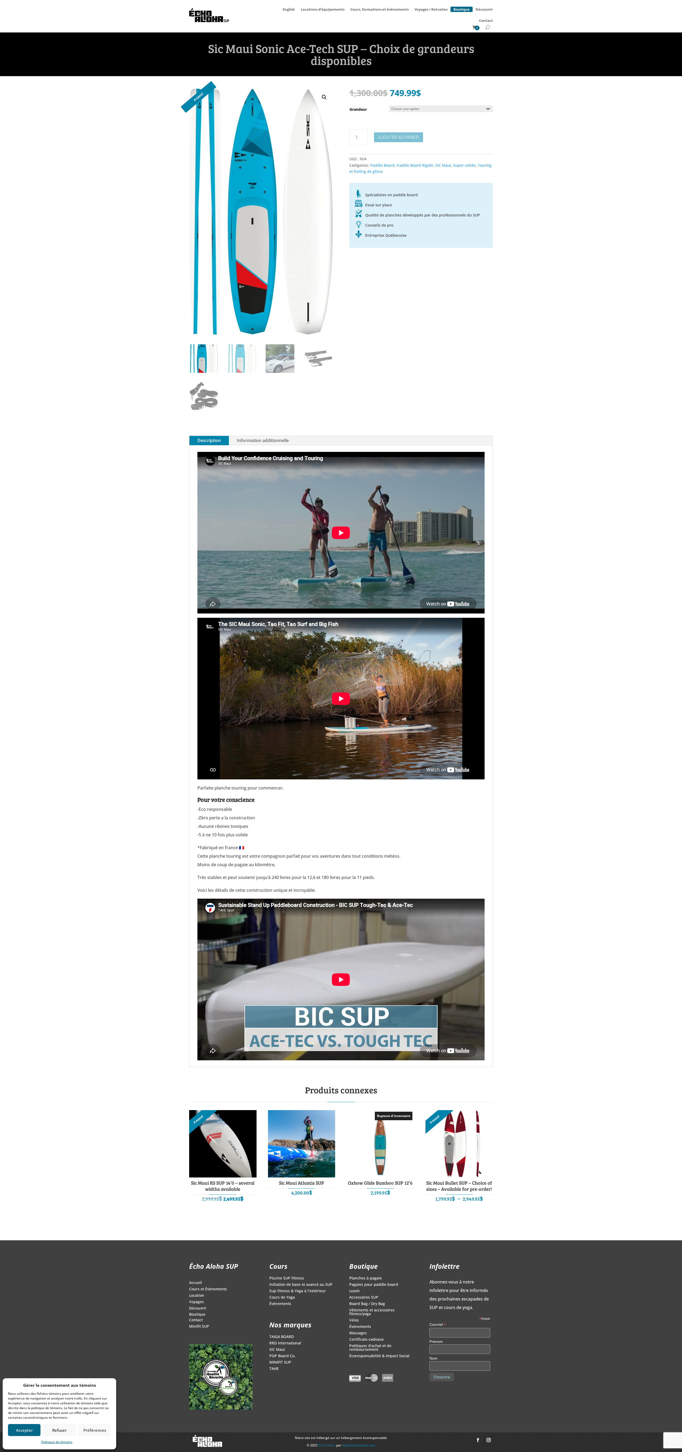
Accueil (195, 1283)
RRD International (285, 1343)
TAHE (274, 1369)
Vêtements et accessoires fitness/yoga (372, 1312)
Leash (354, 1291)
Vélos (354, 1320)
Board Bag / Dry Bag (367, 1304)
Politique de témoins (56, 1442)
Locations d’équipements (322, 9)
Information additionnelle (263, 440)
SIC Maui (443, 165)
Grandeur (358, 109)
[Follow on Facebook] (478, 1440)
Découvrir (484, 9)
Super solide (464, 165)
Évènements (280, 1304)
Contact (486, 20)
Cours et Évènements (208, 1289)
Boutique (461, 8)
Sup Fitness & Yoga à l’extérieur (297, 1291)
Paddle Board (382, 165)
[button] (324, 97)
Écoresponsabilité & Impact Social (379, 1356)
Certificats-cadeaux (366, 1340)
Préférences (94, 1430)
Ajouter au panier (398, 137)
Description (209, 440)
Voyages (196, 1302)
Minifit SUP (199, 1326)
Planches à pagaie (365, 1278)
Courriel (437, 1324)
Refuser (59, 1430)
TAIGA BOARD (281, 1337)
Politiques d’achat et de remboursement (370, 1348)
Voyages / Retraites (431, 9)
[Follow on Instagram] (488, 1440)
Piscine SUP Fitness (286, 1278)
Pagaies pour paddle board (373, 1285)
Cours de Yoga (282, 1297)
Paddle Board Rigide (415, 165)
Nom (433, 1358)
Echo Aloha (327, 1445)
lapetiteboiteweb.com (358, 1445)
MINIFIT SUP (280, 1362)
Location (196, 1296)
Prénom (436, 1341)
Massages (358, 1333)
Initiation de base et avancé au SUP (300, 1285)
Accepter (24, 1430)
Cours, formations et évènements (379, 9)
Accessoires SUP (363, 1297)
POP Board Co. (282, 1356)
